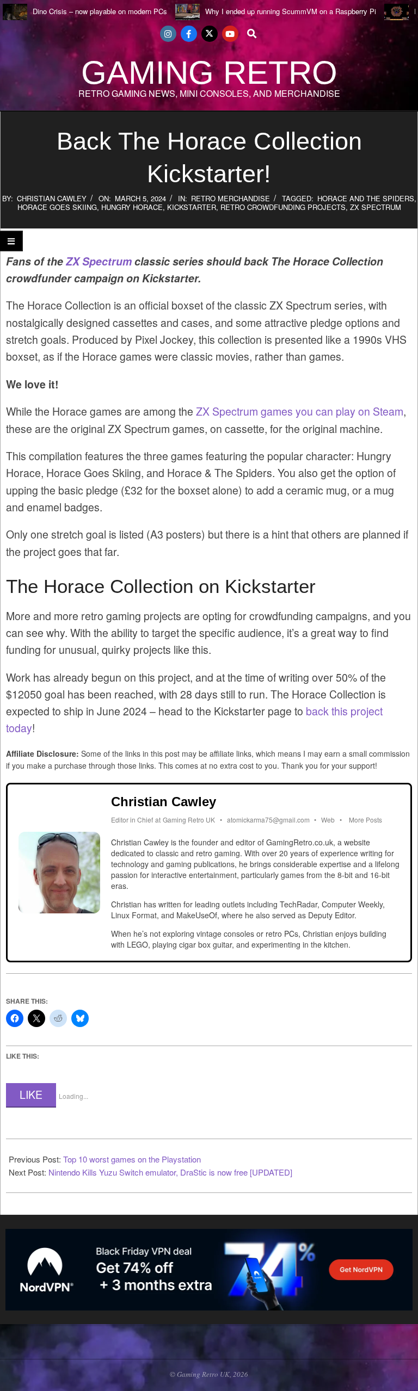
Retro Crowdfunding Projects (283, 207)
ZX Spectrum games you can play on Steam (299, 411)
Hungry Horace (132, 207)
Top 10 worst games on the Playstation (132, 1159)
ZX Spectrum (375, 207)
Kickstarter (191, 207)
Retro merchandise (230, 198)
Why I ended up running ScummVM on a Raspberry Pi (290, 11)
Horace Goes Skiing (57, 207)
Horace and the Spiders (365, 198)
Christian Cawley (52, 198)
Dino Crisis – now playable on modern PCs (100, 11)
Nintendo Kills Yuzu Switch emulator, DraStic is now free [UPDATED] (170, 1172)
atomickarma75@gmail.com (268, 819)
